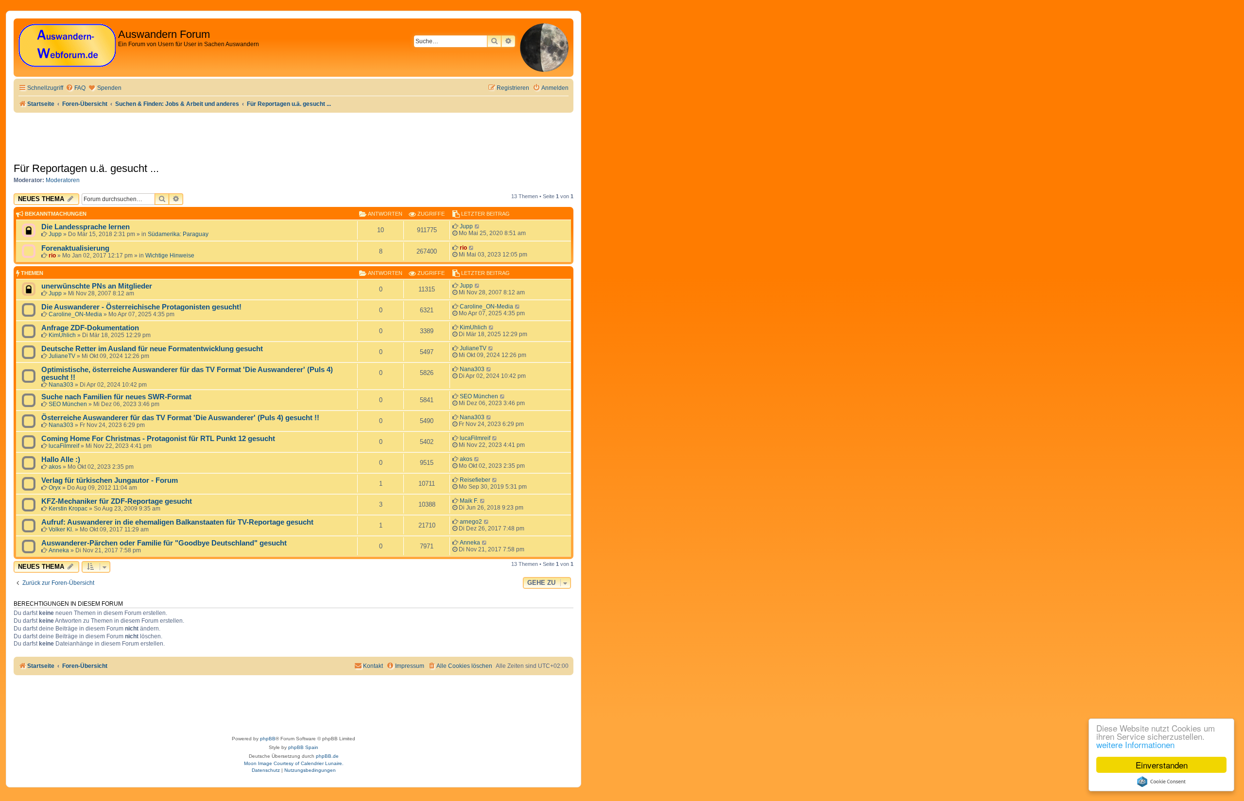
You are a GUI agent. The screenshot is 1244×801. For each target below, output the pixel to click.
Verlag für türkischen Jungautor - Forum (109, 480)
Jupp (55, 234)
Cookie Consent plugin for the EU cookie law (1161, 781)
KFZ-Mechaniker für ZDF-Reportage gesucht (116, 501)
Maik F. (469, 500)
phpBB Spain (303, 747)
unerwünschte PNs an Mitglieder (96, 286)
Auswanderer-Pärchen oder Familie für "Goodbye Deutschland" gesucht (164, 543)
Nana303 (61, 384)
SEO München (68, 404)
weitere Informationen (1135, 744)
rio (52, 255)
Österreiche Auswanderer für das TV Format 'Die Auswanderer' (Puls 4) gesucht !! (180, 418)
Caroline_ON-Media (75, 314)
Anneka (59, 550)
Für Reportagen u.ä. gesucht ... (86, 168)
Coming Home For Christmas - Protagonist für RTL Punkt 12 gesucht (158, 439)
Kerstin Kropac (68, 508)
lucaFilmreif (64, 446)
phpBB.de (327, 756)
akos (55, 466)
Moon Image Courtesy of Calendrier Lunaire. (294, 763)
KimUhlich (62, 335)
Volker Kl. (61, 529)
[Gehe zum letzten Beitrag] (477, 226)
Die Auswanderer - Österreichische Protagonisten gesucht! (141, 307)
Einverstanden (1162, 765)
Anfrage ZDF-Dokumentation (90, 328)
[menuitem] (76, 88)
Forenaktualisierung (75, 248)
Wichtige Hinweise (169, 255)
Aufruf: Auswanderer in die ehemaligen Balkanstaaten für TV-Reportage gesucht (177, 522)
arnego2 (471, 521)
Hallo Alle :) (60, 459)
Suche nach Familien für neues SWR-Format (116, 397)
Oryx (55, 487)
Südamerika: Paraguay (178, 234)
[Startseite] (67, 46)
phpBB (268, 738)
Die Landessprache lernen (85, 227)
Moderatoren (63, 180)
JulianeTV (62, 356)
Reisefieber (475, 480)
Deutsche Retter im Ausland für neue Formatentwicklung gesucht (152, 349)
